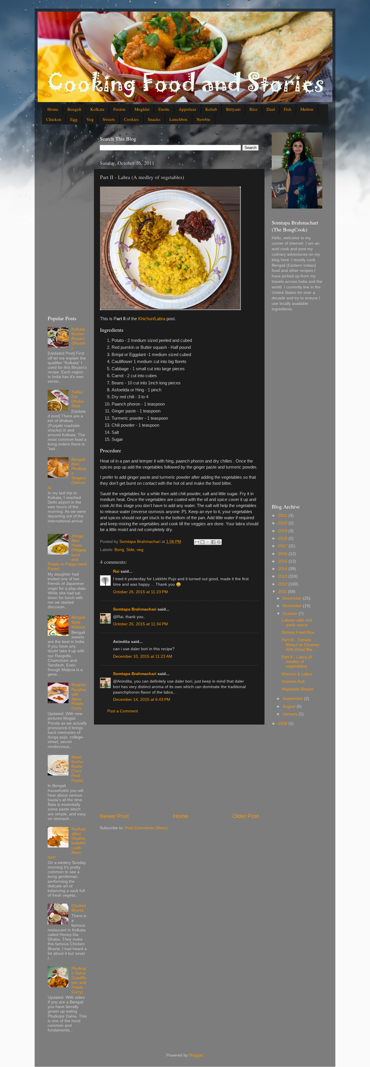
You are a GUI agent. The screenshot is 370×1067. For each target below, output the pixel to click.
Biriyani (233, 109)
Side (130, 550)
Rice (253, 109)
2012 (283, 584)
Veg (90, 119)
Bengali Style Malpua (78, 622)
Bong (119, 550)
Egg (73, 119)
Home (52, 109)
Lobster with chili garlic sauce (297, 622)
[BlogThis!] (202, 542)
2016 (283, 554)
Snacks (154, 119)
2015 (283, 561)
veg (140, 550)
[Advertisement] (179, 768)
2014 (283, 569)
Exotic (164, 109)
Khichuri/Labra (151, 318)
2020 (283, 523)
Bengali (74, 109)
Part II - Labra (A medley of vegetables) (297, 661)
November (293, 606)
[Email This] (197, 542)
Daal (271, 109)
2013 (283, 576)
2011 (283, 591)
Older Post (245, 816)
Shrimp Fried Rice (298, 632)
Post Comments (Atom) (146, 828)
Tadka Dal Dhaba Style (77, 399)
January (291, 714)
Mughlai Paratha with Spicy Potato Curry (78, 696)
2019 (283, 531)
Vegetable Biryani (297, 689)
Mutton (306, 109)
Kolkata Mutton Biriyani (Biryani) (78, 338)
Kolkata (97, 109)
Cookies (131, 119)
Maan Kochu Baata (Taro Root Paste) (77, 769)
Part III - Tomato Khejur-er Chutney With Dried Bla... (300, 644)
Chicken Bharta (78, 908)
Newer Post (114, 816)
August (290, 706)
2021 (283, 515)
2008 (283, 723)
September (293, 698)
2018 (283, 538)
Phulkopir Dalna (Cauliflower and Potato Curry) (78, 980)
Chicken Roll (293, 681)
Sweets (109, 119)
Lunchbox (178, 119)
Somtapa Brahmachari (134, 609)
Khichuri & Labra (297, 674)
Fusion (119, 109)
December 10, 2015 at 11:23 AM (142, 656)
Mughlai (141, 109)
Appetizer (187, 109)
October (291, 613)
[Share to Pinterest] (219, 542)
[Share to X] (208, 542)
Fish (287, 109)
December (293, 598)
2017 (283, 546)
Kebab (211, 109)
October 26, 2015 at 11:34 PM (140, 624)
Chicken (53, 119)
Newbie (203, 119)
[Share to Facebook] (213, 542)
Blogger (196, 1055)
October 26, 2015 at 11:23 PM (140, 592)
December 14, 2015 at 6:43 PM (141, 699)
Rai (116, 571)
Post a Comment (122, 711)
